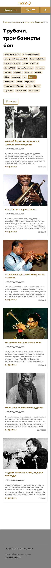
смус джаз (29, 81)
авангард (16, 77)
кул (24, 77)
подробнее (11, 166)
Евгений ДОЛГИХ (37, 59)
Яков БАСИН (10, 68)
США (7, 77)
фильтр (12, 101)
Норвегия (18, 72)
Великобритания (25, 68)
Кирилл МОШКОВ (12, 63)
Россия (38, 72)
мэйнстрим (9, 81)
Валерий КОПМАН (31, 54)
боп (30, 77)
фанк (28, 86)
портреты (16, 22)
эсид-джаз (21, 90)
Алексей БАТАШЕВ (12, 54)
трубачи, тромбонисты (32, 22)
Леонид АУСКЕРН (30, 63)
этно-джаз (34, 90)
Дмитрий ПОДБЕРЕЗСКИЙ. (16, 59)
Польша (28, 72)
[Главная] (25, 3)
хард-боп (9, 90)
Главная (6, 22)
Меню (29, 10)
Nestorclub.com (14, 557)
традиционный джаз (14, 86)
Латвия (8, 72)
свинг (19, 81)
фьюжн (37, 86)
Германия (40, 68)
